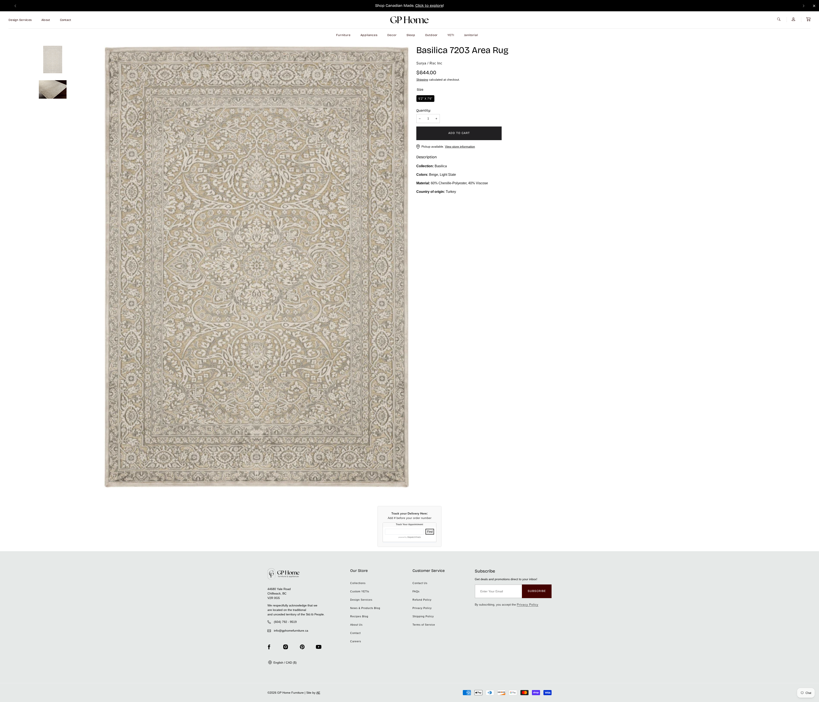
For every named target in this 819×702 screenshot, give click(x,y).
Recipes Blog (359, 616)
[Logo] (409, 19)
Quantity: (423, 110)
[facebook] (269, 646)
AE (318, 692)
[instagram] (285, 646)
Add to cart (459, 133)
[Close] (814, 6)
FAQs (416, 591)
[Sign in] (794, 19)
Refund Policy (421, 599)
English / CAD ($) (285, 662)
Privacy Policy (422, 608)
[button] (808, 19)
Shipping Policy (423, 616)
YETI (450, 35)
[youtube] (318, 646)
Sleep (411, 35)
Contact (65, 20)
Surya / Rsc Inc (429, 63)
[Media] (257, 267)
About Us (356, 624)
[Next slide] (803, 5)
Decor (392, 35)
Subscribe (537, 591)
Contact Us (419, 583)
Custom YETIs (359, 591)
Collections (358, 583)
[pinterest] (302, 646)
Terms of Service (423, 624)
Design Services (20, 20)
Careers (355, 641)
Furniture (343, 35)
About (45, 20)
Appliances (369, 35)
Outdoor (431, 35)
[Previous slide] (15, 5)
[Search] (779, 19)
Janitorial (471, 35)
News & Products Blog (365, 608)
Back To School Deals (415, 5)
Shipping (422, 79)
